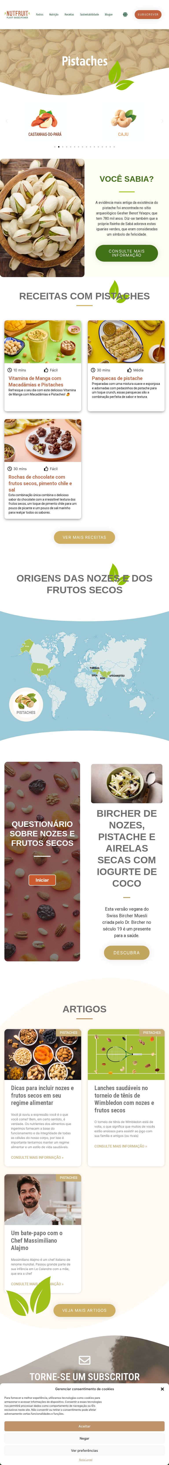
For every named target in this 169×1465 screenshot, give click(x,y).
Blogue (108, 14)
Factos (39, 14)
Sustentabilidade (89, 14)
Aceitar (84, 1426)
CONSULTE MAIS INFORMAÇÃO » (37, 1157)
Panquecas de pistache (117, 378)
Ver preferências (84, 1450)
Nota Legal (85, 1459)
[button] (162, 1389)
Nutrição (54, 14)
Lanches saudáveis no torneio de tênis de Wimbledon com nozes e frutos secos (124, 1099)
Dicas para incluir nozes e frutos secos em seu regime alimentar (42, 1095)
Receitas (69, 14)
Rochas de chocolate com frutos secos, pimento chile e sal (40, 483)
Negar (84, 1438)
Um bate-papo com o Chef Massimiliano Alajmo (36, 1240)
